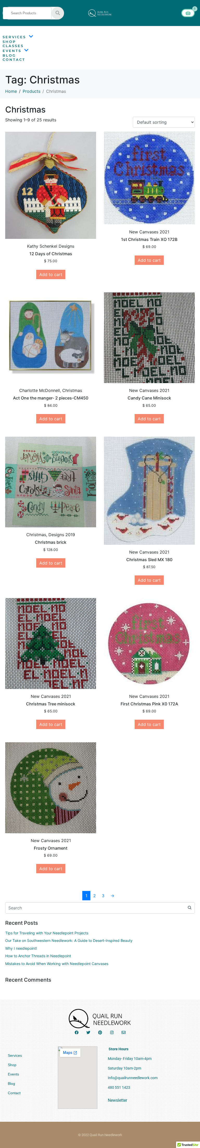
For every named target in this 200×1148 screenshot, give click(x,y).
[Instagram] (112, 1032)
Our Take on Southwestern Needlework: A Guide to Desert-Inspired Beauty (69, 940)
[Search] (58, 13)
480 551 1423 (119, 1087)
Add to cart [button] (50, 274)
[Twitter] (88, 1032)
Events (12, 51)
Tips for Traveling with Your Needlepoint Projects (46, 933)
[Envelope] (124, 1032)
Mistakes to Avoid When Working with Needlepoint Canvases (56, 963)
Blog (9, 55)
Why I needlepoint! (21, 948)
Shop (9, 42)
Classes (13, 46)
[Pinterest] (100, 1032)
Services (14, 37)
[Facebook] (77, 1032)
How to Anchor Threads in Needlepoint (38, 956)
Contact (14, 59)
